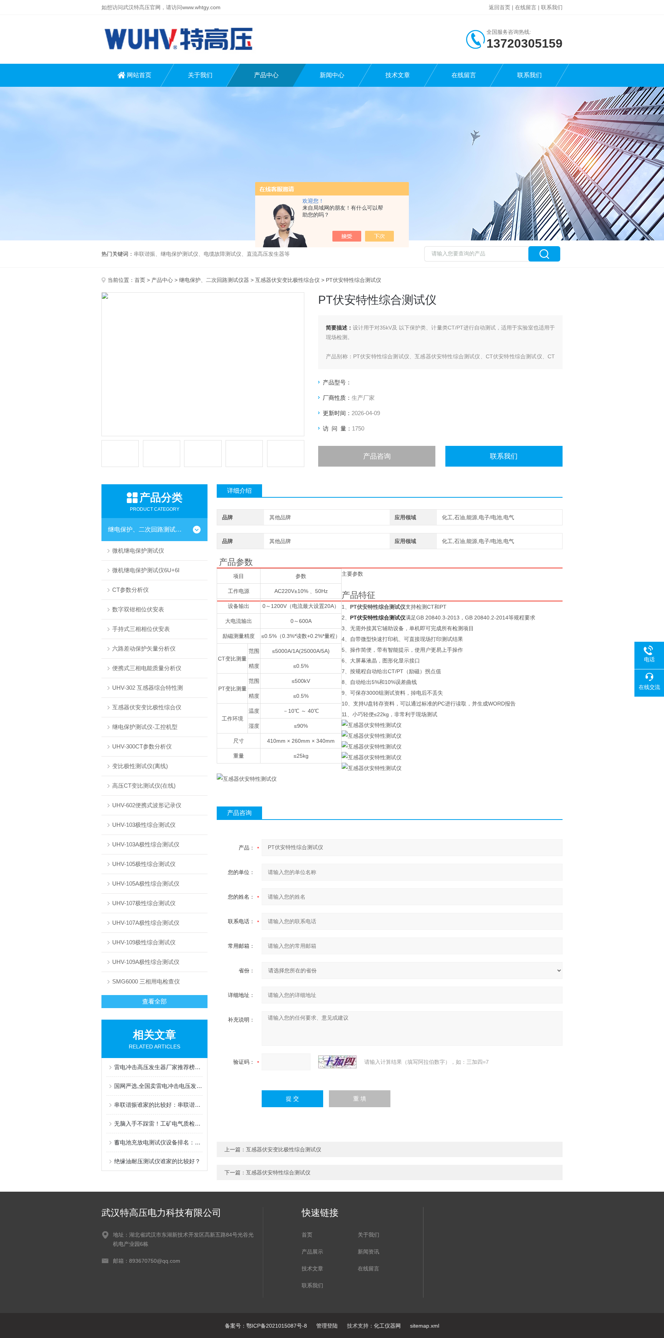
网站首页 (139, 75)
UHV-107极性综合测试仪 (144, 903)
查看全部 (154, 1001)
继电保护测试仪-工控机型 (145, 727)
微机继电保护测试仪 (138, 550)
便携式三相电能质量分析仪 (146, 668)
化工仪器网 (387, 1326)
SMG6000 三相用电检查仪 (146, 981)
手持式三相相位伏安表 (141, 629)
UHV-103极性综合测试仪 (144, 824)
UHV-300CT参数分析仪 (142, 746)
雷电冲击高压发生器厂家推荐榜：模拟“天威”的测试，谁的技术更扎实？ (158, 1067)
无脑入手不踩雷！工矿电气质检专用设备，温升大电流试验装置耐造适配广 (158, 1123)
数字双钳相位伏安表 (138, 609)
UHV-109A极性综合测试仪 (145, 962)
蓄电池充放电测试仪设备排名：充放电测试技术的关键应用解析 (158, 1142)
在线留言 (525, 7)
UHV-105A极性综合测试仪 (145, 883)
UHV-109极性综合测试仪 (144, 942)
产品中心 (266, 75)
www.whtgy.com (201, 7)
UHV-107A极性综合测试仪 (145, 922)
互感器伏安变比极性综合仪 (287, 280)
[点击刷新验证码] (337, 1061)
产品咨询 (377, 456)
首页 (139, 280)
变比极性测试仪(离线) (140, 766)
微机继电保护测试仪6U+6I (145, 570)
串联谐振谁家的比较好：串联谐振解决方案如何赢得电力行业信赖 (158, 1104)
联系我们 (552, 7)
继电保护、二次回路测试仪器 (214, 280)
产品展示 (312, 1252)
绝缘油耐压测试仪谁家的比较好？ (157, 1161)
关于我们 (200, 75)
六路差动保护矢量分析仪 (144, 648)
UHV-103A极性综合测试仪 (145, 844)
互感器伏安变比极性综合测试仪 (283, 1149)
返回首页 (499, 7)
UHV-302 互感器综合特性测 (147, 687)
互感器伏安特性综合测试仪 (278, 1172)
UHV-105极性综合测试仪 (144, 864)
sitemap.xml (424, 1326)
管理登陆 (327, 1326)
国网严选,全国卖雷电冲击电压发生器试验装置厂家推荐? (158, 1086)
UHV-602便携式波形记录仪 (146, 805)
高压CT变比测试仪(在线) (144, 785)
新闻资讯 (368, 1252)
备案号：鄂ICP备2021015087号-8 (266, 1326)
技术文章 (397, 75)
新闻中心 (332, 75)
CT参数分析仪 (130, 589)
